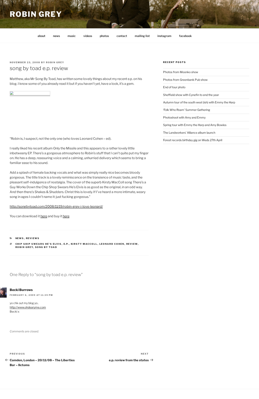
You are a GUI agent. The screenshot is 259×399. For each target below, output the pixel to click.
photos (104, 36)
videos (87, 36)
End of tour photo (174, 87)
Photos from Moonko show (180, 72)
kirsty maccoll (84, 244)
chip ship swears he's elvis (38, 244)
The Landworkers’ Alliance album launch (189, 132)
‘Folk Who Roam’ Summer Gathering (186, 109)
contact (122, 36)
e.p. (66, 244)
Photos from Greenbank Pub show (185, 79)
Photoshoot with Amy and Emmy (184, 117)
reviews (33, 238)
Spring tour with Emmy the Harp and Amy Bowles (194, 125)
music (72, 36)
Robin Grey (36, 14)
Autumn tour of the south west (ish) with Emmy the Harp (199, 102)
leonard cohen (111, 244)
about (41, 36)
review (132, 244)
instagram (164, 36)
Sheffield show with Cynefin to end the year (191, 95)
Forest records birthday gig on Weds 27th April (192, 140)
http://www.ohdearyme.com (28, 307)
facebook (185, 36)
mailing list (142, 36)
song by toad (46, 247)
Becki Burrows (21, 290)
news (56, 36)
